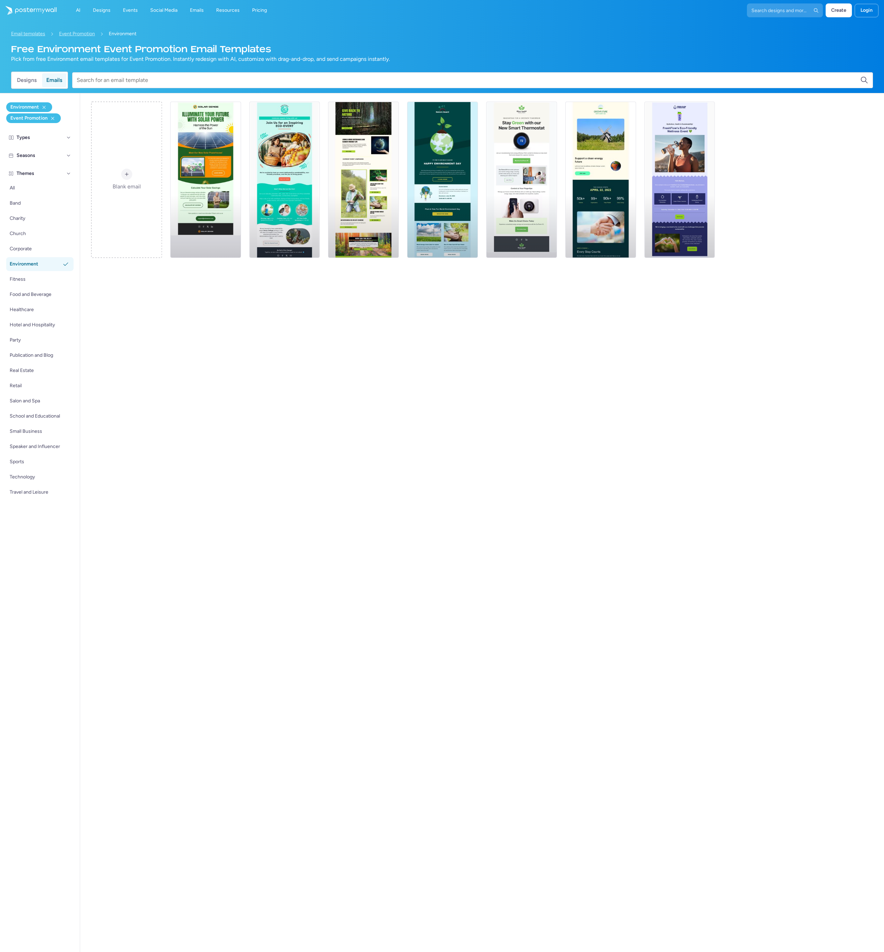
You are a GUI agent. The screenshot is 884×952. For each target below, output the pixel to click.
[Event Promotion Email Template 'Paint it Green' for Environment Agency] (442, 180)
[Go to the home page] (28, 10)
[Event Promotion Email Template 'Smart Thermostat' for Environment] (521, 180)
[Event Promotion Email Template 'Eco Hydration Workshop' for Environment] (679, 180)
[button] (68, 137)
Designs (27, 80)
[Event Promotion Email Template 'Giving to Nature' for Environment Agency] (363, 180)
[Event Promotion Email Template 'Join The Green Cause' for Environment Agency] (600, 180)
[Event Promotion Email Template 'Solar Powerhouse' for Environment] (205, 180)
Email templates (28, 34)
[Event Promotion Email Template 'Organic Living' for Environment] (284, 180)
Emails (54, 80)
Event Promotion (77, 34)
